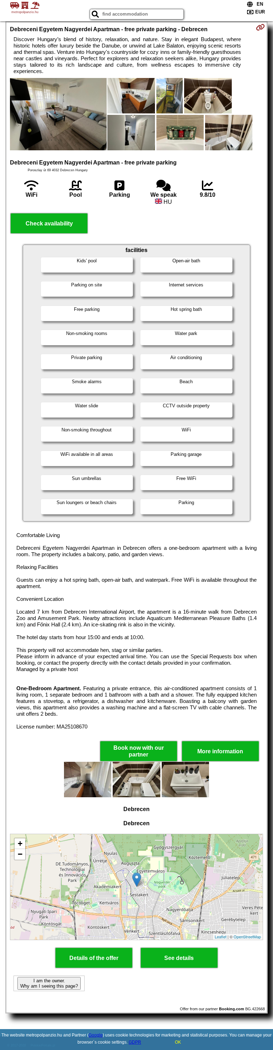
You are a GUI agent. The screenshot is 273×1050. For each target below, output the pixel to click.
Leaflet (220, 936)
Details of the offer (93, 958)
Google (96, 1035)
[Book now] (260, 27)
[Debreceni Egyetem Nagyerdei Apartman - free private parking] (58, 115)
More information (220, 751)
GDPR (135, 1042)
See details (179, 958)
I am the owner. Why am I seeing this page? (49, 983)
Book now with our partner (138, 751)
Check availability (49, 223)
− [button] (20, 854)
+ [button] (20, 843)
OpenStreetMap (247, 936)
